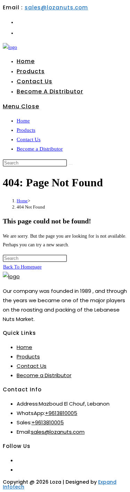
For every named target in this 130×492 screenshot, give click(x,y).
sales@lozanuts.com (56, 7)
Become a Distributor (40, 149)
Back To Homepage (22, 267)
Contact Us (29, 139)
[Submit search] (70, 164)
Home (23, 121)
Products (26, 130)
